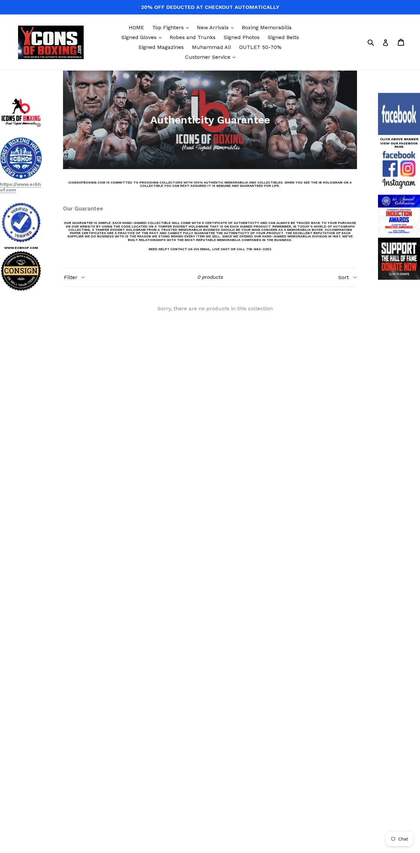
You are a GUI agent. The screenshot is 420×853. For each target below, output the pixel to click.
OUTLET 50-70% (260, 47)
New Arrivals (217, 27)
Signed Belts (283, 37)
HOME (136, 27)
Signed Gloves (143, 37)
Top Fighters (172, 27)
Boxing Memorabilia (267, 27)
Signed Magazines (161, 47)
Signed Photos (242, 37)
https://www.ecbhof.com (20, 187)
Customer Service (212, 57)
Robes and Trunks (193, 37)
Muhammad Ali (211, 47)
